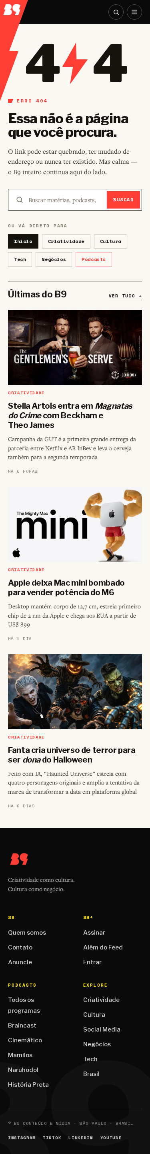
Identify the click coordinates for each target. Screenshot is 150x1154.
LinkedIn (80, 1138)
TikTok (52, 1138)
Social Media (101, 1029)
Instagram (22, 1138)
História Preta (28, 1084)
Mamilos (20, 1055)
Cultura (110, 241)
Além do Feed (103, 947)
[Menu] (134, 12)
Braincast (22, 1025)
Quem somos (27, 932)
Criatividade (66, 241)
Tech (20, 259)
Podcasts (94, 259)
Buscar (123, 199)
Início (23, 241)
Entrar (92, 962)
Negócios (54, 259)
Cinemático (25, 1040)
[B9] (14, 7)
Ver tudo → (125, 296)
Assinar (94, 932)
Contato (20, 947)
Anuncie (20, 962)
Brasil (91, 1074)
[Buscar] (116, 12)
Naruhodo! (23, 1070)
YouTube (111, 1138)
